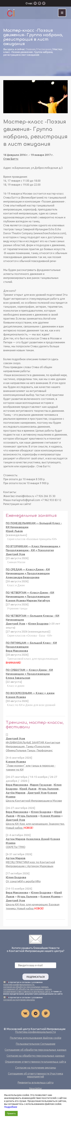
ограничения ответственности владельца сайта (26, 991)
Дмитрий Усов (15, 554)
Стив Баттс (10, 158)
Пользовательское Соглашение (35, 1043)
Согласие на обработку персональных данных (36, 1055)
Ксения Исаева (16, 600)
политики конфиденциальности (18, 984)
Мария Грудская (41, 784)
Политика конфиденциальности (35, 1031)
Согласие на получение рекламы (35, 1067)
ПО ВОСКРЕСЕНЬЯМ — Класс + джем (30, 693)
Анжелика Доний (38, 839)
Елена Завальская (18, 677)
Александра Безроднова (22, 577)
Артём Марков (15, 792)
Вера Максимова (17, 650)
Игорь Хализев (48, 788)
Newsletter (35, 1088)
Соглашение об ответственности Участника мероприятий (35, 1075)
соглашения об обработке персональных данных (27, 989)
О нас (29, 3)
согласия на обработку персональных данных (25, 987)
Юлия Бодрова (38, 623)
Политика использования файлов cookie (35, 1037)
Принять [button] (11, 1113)
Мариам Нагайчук (38, 600)
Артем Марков (15, 839)
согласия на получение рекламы (19, 1000)
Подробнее (10, 1106)
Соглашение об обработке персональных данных (35, 1049)
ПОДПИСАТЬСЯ (35, 976)
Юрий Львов (14, 531)
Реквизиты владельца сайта (35, 1082)
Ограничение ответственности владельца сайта (35, 1061)
